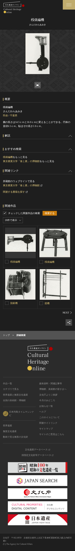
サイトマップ (46, 428)
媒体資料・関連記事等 (50, 383)
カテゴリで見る (11, 389)
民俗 (5, 115)
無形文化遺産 (10, 431)
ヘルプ (42, 411)
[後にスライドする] (67, 312)
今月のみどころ (47, 400)
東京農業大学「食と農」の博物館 (21, 161)
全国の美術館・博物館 (14, 400)
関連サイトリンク (48, 423)
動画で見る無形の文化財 (15, 437)
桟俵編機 (8, 157)
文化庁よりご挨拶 (48, 394)
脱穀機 (14, 303)
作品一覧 (7, 383)
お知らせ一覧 (46, 406)
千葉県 (13, 115)
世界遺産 (7, 425)
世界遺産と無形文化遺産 (15, 394)
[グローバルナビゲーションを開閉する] (69, 5)
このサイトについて (49, 417)
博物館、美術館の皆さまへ (52, 389)
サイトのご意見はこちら (51, 434)
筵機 (47, 303)
